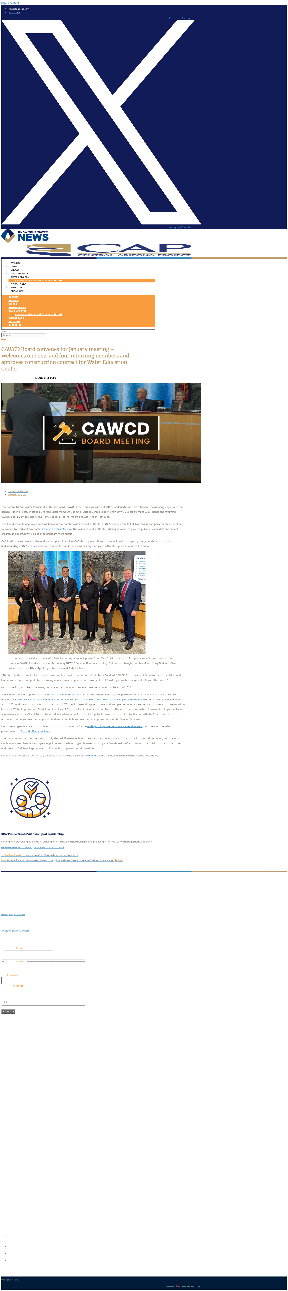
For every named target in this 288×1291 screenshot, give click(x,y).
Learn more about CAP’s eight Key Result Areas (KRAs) (32, 847)
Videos (12, 304)
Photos (13, 300)
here (147, 755)
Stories (13, 297)
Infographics (17, 307)
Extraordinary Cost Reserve (56, 529)
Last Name (60, 967)
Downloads (16, 318)
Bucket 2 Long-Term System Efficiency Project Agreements (107, 699)
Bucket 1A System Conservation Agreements (40, 699)
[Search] (3, 339)
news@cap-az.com (13, 914)
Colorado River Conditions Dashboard (38, 280)
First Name (60, 954)
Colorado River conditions (35, 731)
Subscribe (17, 291)
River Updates (20, 277)
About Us (14, 321)
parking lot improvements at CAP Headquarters (114, 726)
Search (5, 331)
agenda (92, 755)
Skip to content (10, 3)
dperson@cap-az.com (15, 930)
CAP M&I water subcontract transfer (63, 694)
